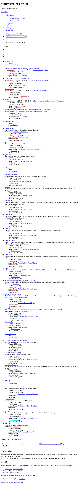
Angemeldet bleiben (67, 444)
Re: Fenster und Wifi (24, 275)
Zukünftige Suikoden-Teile (13, 294)
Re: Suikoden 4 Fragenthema (27, 235)
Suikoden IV (8, 228)
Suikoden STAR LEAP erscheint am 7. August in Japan (22, 68)
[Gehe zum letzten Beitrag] (27, 75)
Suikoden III (8, 214)
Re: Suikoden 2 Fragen (25, 209)
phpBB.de (22, 479)
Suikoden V (8, 254)
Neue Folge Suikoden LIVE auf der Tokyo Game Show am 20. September (27, 109)
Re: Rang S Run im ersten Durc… (28, 249)
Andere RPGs (9, 387)
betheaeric (24, 75)
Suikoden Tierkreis (10, 268)
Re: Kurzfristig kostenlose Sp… (27, 406)
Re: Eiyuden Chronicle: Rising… (28, 359)
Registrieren (16, 439)
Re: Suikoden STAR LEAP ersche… (29, 149)
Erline (13, 408)
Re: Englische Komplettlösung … (28, 289)
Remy (13, 163)
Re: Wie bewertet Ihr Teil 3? (26, 223)
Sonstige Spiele (9, 399)
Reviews (7, 411)
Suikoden (35, 90)
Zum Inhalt (4, 12)
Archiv (17, 284)
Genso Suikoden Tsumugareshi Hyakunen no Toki (20, 280)
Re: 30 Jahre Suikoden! (25, 195)
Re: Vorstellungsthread (25, 161)
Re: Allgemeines (23, 137)
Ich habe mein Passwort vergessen (49, 444)
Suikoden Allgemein (11, 174)
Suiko (13, 197)
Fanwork (7, 308)
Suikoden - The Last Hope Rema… (29, 317)
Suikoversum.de (38, 70)
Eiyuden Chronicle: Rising (13, 352)
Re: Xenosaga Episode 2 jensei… (28, 394)
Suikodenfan (15, 277)
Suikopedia (60, 101)
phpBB (10, 475)
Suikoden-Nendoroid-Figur (26, 303)
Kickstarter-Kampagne (11, 365)
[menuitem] (16, 18)
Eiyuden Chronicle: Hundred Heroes (16, 340)
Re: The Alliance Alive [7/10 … (27, 418)
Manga (20, 347)
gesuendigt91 (15, 433)
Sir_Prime (24, 116)
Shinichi (13, 395)
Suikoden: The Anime (24, 181)
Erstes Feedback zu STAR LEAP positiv (17, 78)
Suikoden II (8, 200)
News (46, 70)
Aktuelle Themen (10, 61)
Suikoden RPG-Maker (21, 311)
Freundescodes (9, 89)
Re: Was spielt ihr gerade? (26, 432)
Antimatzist (10, 70)
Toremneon (14, 420)
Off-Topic (8, 380)
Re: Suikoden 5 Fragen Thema (27, 263)
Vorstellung (8, 154)
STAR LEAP (44, 90)
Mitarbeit (16, 132)
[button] (5, 58)
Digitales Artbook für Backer (27, 373)
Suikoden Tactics (10, 240)
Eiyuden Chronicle (10, 334)
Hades (13, 225)
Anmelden (5, 439)
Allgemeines (8, 99)
